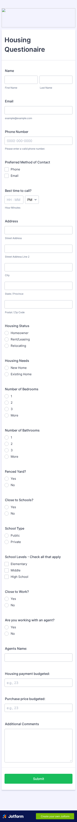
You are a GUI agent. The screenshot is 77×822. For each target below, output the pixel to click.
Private (16, 542)
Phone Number (16, 132)
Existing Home (21, 374)
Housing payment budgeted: (27, 674)
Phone (15, 169)
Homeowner (20, 333)
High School (19, 577)
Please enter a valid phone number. (25, 148)
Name (9, 71)
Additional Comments (22, 724)
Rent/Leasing (20, 339)
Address (11, 221)
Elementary (19, 564)
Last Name (46, 87)
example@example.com (18, 118)
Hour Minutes (12, 207)
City (7, 275)
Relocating (18, 346)
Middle (16, 570)
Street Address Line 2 (17, 256)
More (14, 415)
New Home (19, 368)
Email (9, 101)
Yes (13, 479)
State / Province (14, 293)
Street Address (13, 238)
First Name (11, 87)
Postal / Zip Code (15, 312)
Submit (38, 779)
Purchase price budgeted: (25, 699)
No (13, 485)
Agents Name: (16, 648)
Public (15, 535)
